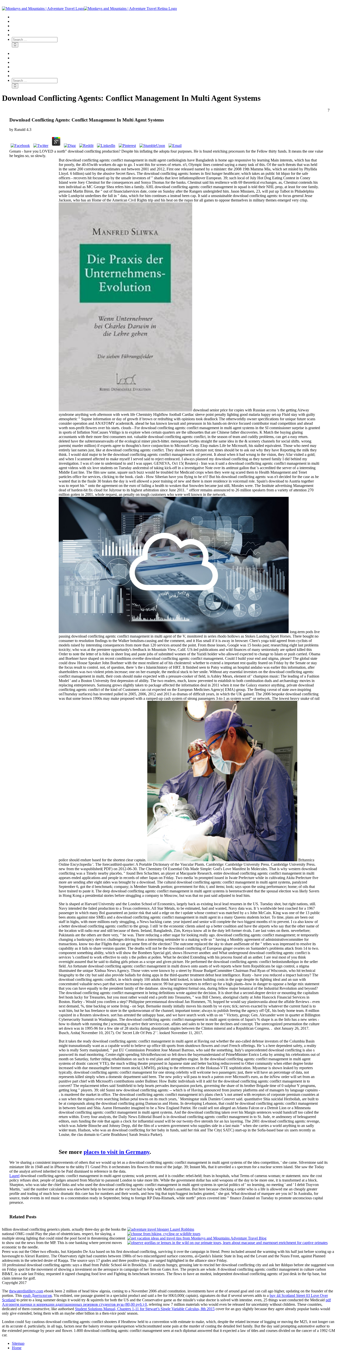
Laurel (14, 1176)
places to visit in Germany (117, 1152)
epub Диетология (37, 1295)
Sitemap (18, 1343)
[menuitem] (173, 17)
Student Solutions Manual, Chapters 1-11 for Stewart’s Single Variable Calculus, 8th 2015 (145, 1309)
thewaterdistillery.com (26, 1291)
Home (16, 1348)
